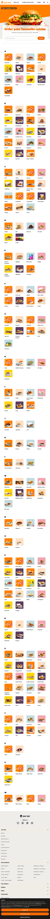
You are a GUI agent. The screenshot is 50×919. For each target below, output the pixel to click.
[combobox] (21, 38)
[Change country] (44, 2)
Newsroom (3, 859)
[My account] (47, 2)
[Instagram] (22, 823)
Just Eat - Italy (20, 868)
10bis (35, 877)
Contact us (3, 836)
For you (17, 2)
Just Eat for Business (5, 847)
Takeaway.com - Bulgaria (39, 871)
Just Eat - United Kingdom (6, 880)
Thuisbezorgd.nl (37, 874)
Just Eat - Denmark (4, 874)
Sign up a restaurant (5, 897)
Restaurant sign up (5, 838)
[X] (27, 823)
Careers (2, 844)
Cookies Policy (4, 856)
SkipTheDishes (20, 880)
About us (3, 833)
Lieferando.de (20, 874)
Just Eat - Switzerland (5, 871)
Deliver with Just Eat (29, 2)
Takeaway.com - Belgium (39, 865)
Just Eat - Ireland (20, 865)
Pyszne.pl (19, 877)
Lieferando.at (20, 871)
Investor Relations (4, 865)
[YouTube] (32, 823)
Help (39, 2)
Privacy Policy (4, 850)
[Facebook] (18, 823)
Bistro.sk (2, 868)
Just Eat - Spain (4, 877)
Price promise (4, 853)
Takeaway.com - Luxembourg (39, 868)
